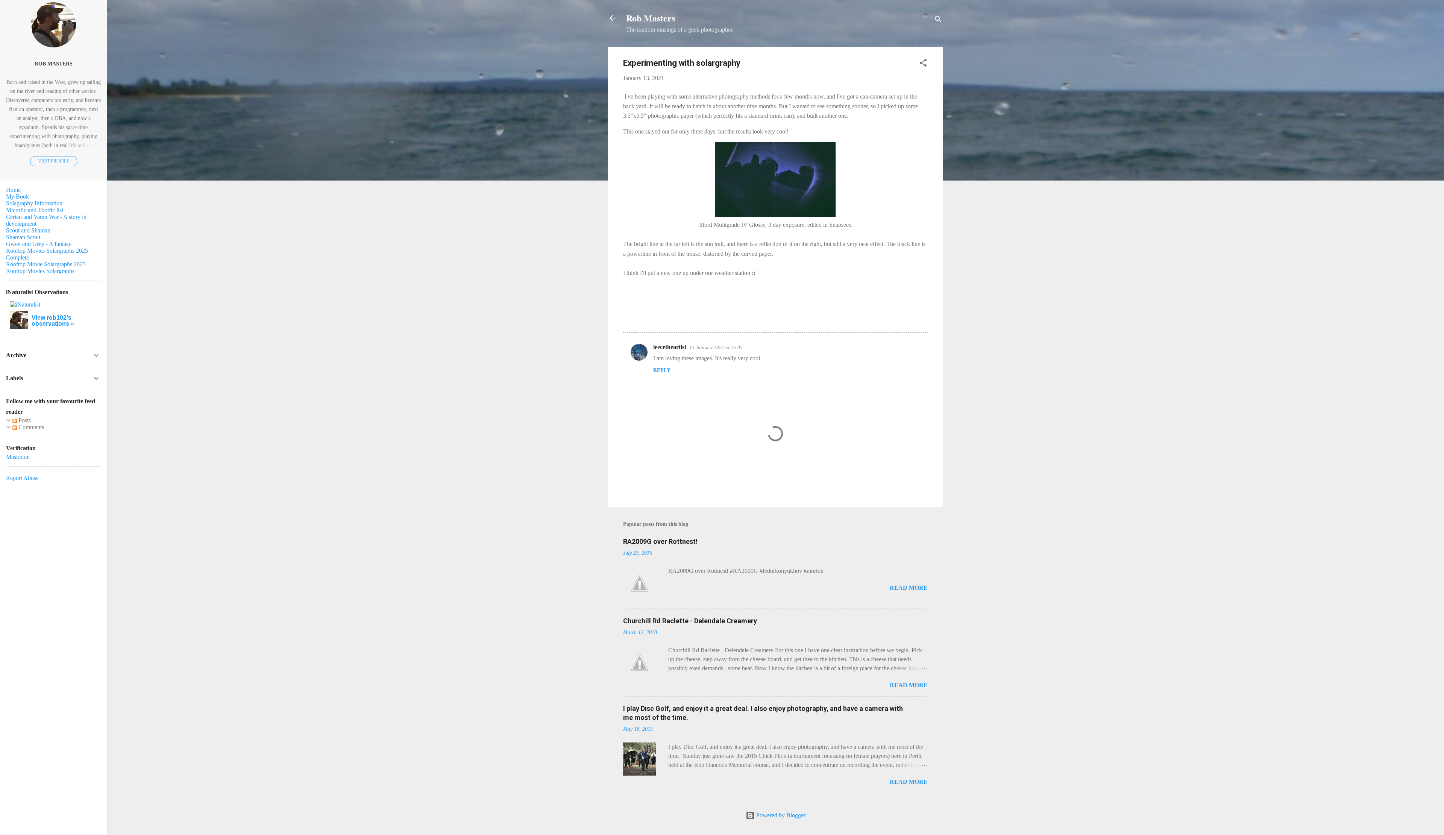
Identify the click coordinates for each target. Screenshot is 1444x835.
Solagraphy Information (34, 203)
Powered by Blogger (780, 815)
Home (13, 190)
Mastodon (18, 457)
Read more (909, 587)
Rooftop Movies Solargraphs (40, 271)
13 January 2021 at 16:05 (716, 347)
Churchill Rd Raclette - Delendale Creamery (690, 621)
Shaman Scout (23, 237)
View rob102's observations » (53, 320)
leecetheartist (669, 347)
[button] (923, 64)
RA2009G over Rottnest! (660, 541)
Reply (661, 370)
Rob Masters (650, 17)
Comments (30, 427)
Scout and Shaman (28, 230)
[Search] (938, 20)
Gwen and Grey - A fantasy (38, 244)
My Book (17, 196)
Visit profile (53, 161)
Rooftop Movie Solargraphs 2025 (46, 264)
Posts (24, 420)
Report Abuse (22, 478)
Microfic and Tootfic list (34, 210)
